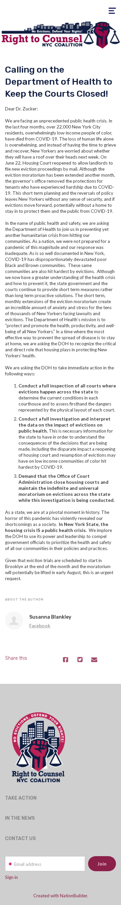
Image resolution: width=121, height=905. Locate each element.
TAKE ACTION (21, 798)
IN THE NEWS (20, 818)
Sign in (11, 877)
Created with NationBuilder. (60, 895)
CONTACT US (20, 838)
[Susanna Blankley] (14, 621)
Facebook (39, 625)
